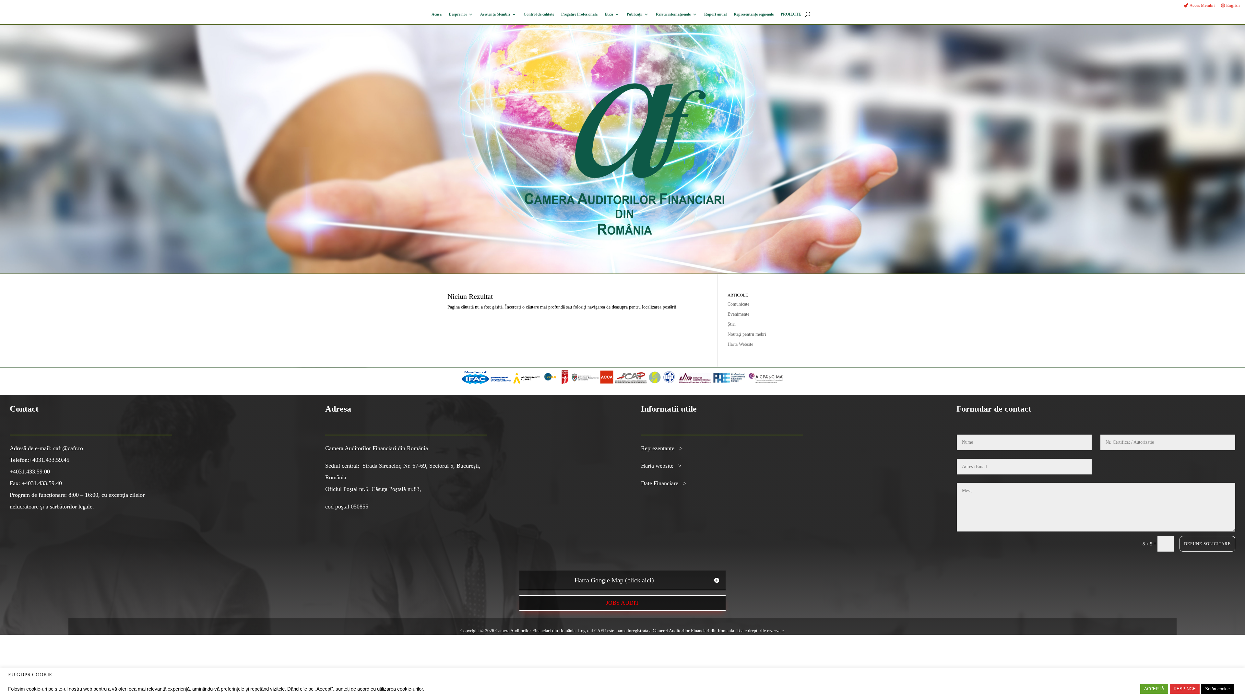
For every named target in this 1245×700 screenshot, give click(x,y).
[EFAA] (550, 382)
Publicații (634, 14)
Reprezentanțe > (661, 448)
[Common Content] (559, 382)
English (1233, 5)
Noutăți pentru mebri (747, 334)
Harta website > (661, 465)
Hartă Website (740, 344)
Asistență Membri (495, 14)
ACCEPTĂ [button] (1154, 688)
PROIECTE (791, 14)
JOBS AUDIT (622, 603)
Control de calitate (539, 14)
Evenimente (738, 314)
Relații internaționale (673, 14)
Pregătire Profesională (579, 14)
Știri (732, 324)
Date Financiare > (663, 483)
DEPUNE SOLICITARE (1207, 543)
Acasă (437, 14)
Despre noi (458, 14)
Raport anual (715, 14)
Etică (609, 14)
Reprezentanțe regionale (754, 14)
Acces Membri (1202, 5)
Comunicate (738, 304)
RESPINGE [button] (1185, 688)
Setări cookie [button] (1217, 688)
